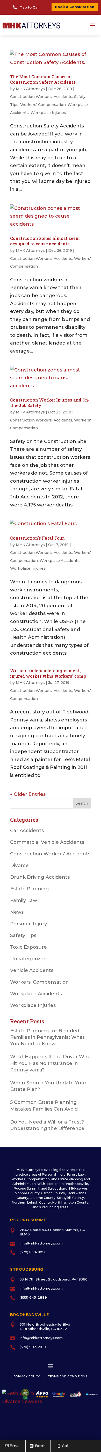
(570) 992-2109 (33, 1347)
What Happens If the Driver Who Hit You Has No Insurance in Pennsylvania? (50, 1063)
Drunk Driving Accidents (40, 877)
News (17, 912)
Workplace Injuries (48, 112)
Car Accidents (27, 830)
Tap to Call (30, 7)
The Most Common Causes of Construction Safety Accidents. (43, 79)
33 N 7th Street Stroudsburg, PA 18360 (54, 1279)
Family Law (23, 900)
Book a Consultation (74, 7)
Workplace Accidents (60, 560)
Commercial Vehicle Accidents (47, 842)
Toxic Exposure (28, 947)
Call (66, 1445)
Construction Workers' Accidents (41, 96)
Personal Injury (28, 924)
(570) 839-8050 (33, 1252)
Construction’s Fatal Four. (37, 538)
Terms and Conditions (67, 1376)
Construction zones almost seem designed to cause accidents (45, 240)
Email (15, 1445)
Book (40, 1445)
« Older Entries (28, 794)
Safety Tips (23, 935)
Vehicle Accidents (31, 970)
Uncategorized (28, 959)
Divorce (19, 865)
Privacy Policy (27, 1376)
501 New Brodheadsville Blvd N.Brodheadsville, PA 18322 (45, 1326)
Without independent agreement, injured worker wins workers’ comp (48, 673)
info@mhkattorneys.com (41, 1243)
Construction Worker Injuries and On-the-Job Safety (50, 402)
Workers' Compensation (43, 104)
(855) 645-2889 (33, 1297)
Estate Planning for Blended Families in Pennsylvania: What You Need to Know (47, 1037)
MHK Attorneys (30, 89)
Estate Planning (29, 889)
